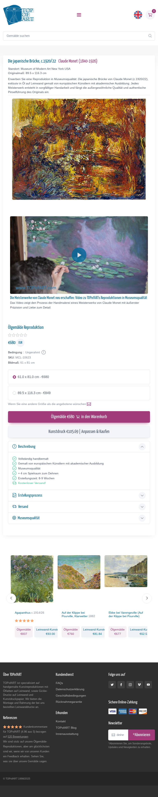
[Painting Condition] (43, 352)
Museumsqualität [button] (29, 518)
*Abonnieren (141, 735)
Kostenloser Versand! (32, 483)
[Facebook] (121, 684)
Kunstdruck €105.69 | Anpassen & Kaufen (79, 431)
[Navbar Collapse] (79, 15)
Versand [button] (23, 507)
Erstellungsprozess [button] (30, 495)
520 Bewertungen (18, 736)
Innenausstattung (67, 733)
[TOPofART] (18, 14)
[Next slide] (147, 598)
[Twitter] (112, 684)
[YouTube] (148, 684)
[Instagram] (130, 684)
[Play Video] (79, 255)
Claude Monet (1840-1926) (78, 61)
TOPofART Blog (66, 727)
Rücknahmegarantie (69, 701)
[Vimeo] (139, 684)
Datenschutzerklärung (70, 689)
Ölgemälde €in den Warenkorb (79, 417)
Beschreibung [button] (26, 447)
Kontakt (61, 721)
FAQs (59, 683)
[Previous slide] (11, 598)
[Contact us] (90, 404)
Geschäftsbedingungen (71, 695)
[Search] (150, 35)
